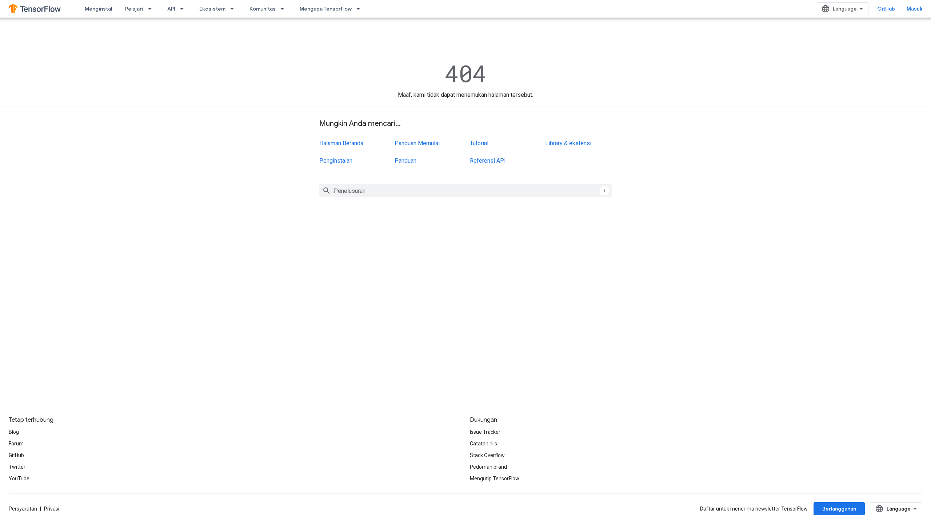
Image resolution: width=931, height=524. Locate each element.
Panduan (405, 160)
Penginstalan (335, 160)
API (171, 8)
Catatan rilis (483, 443)
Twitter (17, 467)
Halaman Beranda (341, 143)
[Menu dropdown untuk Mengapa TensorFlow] (360, 8)
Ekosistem (212, 8)
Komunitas (262, 8)
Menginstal (98, 8)
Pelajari (134, 8)
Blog (14, 432)
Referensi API (488, 160)
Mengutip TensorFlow (494, 478)
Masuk (914, 9)
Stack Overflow (487, 455)
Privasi (51, 509)
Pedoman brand (488, 467)
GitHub (886, 8)
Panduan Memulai (417, 143)
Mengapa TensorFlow (326, 8)
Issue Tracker (485, 432)
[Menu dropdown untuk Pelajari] (152, 8)
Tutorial (479, 143)
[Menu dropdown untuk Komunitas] (284, 8)
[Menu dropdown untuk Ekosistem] (234, 8)
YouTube (19, 478)
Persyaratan (23, 509)
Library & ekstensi (568, 143)
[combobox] (465, 190)
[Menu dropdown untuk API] (184, 8)
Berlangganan (839, 508)
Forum (16, 443)
